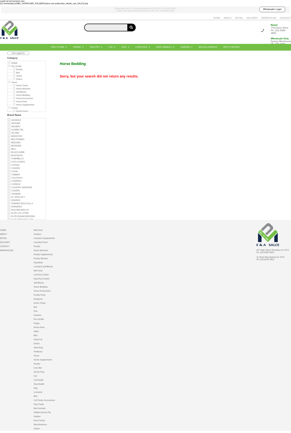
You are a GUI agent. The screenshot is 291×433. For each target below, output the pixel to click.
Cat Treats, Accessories (44, 400)
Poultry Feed (39, 295)
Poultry (95, 47)
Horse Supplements (43, 360)
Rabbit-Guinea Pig (42, 412)
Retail (274, 25)
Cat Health (38, 380)
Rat (35, 307)
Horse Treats (39, 303)
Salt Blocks (39, 283)
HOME (216, 18)
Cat (111, 47)
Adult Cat (38, 339)
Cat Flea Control (41, 275)
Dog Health (39, 384)
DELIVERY (252, 18)
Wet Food (38, 230)
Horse (77, 47)
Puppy (37, 323)
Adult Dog (38, 347)
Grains (37, 428)
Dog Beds (38, 262)
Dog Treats (39, 404)
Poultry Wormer (41, 258)
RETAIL (239, 18)
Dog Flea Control (41, 279)
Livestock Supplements (44, 238)
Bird (35, 335)
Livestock (141, 47)
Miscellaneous (208, 47)
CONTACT (285, 18)
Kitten (36, 331)
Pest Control (231, 47)
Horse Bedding (40, 287)
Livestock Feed (40, 242)
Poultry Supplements (43, 254)
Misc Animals (164, 47)
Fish (36, 311)
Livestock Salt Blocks (43, 266)
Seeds (37, 343)
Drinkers (37, 315)
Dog (124, 47)
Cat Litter (38, 368)
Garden (185, 47)
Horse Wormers (41, 250)
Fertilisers (38, 351)
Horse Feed (39, 327)
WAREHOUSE (268, 18)
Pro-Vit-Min (57, 47)
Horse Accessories (42, 291)
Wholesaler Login (272, 9)
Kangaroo (38, 299)
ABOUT (228, 18)
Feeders (37, 234)
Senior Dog (39, 372)
